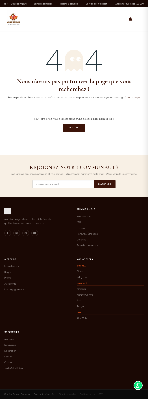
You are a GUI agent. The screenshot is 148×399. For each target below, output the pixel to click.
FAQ (79, 222)
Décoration (10, 350)
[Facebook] (7, 233)
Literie (8, 356)
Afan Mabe (82, 318)
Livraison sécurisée (41, 3)
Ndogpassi (82, 277)
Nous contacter (84, 216)
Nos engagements (14, 289)
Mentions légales (67, 394)
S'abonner (104, 184)
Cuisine (8, 362)
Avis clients (10, 283)
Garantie (81, 239)
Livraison (81, 228)
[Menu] (140, 19)
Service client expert (94, 3)
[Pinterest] (25, 233)
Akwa (80, 271)
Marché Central (85, 294)
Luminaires (10, 345)
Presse (8, 278)
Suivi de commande (87, 245)
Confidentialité (87, 394)
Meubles (9, 339)
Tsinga (80, 306)
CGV (101, 394)
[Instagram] (16, 233)
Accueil (74, 127)
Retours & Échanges (87, 233)
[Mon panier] (130, 19)
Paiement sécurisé (67, 3)
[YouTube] (34, 233)
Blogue (8, 272)
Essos (79, 300)
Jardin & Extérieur (13, 368)
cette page (133, 97)
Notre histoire (11, 266)
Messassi (81, 289)
